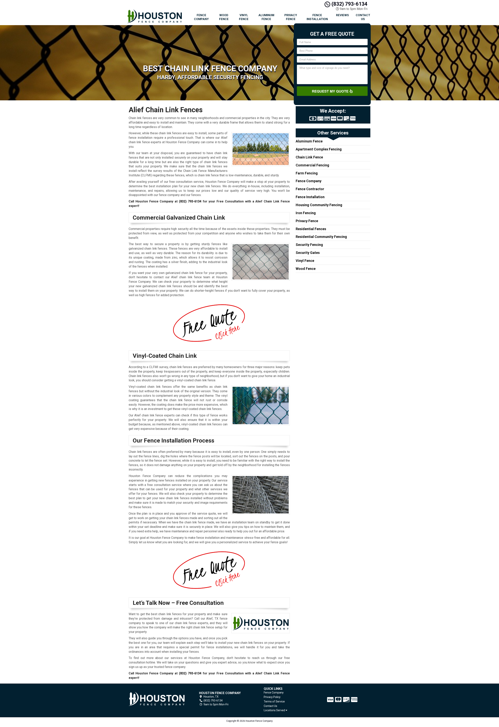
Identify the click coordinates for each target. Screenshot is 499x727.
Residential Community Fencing (321, 237)
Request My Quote (330, 91)
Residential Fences (311, 229)
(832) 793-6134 (348, 4)
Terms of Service (274, 701)
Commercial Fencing (312, 165)
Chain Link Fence (309, 157)
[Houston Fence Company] (157, 699)
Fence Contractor (310, 189)
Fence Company (201, 17)
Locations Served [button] (275, 710)
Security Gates (308, 253)
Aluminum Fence (266, 17)
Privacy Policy (272, 697)
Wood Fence (224, 17)
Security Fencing (309, 245)
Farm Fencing (307, 173)
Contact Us (363, 17)
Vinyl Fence (244, 17)
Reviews (342, 15)
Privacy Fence (290, 17)
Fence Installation (317, 17)
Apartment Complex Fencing (319, 149)
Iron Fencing (306, 213)
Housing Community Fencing (319, 205)
